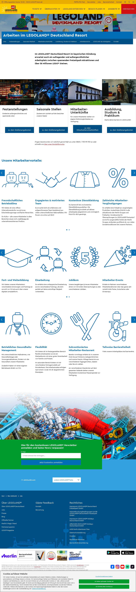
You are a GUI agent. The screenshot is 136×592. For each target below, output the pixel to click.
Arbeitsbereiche (85, 41)
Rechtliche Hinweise (77, 539)
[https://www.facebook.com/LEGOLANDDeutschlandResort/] (112, 567)
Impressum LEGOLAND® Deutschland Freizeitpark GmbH (83, 507)
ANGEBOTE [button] (112, 9)
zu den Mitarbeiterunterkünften (87, 129)
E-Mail (23, 452)
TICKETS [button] (35, 9)
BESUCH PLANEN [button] (95, 9)
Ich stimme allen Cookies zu (104, 586)
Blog (3, 517)
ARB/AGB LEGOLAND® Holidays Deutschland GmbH (81, 525)
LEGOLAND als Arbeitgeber (101, 41)
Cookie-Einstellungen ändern (104, 576)
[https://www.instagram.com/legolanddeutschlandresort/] (117, 567)
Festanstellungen (14, 41)
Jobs (99, 2)
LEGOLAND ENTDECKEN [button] (73, 9)
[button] (67, 230)
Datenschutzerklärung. (39, 588)
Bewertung (40, 510)
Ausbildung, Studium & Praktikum (66, 41)
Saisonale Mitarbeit (29, 41)
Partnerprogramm (8, 527)
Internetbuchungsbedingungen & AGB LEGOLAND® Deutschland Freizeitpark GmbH (83, 513)
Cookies (72, 536)
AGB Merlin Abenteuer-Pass (80, 529)
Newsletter (91, 2)
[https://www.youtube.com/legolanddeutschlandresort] (122, 567)
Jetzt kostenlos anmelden (51, 462)
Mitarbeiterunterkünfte (45, 41)
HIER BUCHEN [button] (128, 9)
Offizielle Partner (8, 520)
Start (3, 496)
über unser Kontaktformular (54, 144)
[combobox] (67, 479)
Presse (4, 513)
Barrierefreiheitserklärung (79, 543)
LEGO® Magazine (8, 530)
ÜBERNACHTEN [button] (51, 9)
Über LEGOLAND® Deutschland (13, 506)
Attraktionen (80, 565)
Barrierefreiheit (108, 2)
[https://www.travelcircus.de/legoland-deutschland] (51, 556)
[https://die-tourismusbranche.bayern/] (75, 556)
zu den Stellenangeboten (19, 130)
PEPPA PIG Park (79, 2)
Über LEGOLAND (12, 496)
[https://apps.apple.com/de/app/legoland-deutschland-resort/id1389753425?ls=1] (127, 553)
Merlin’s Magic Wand (9, 523)
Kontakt (119, 2)
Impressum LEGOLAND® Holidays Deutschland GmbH (82, 519)
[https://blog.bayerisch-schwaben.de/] (62, 556)
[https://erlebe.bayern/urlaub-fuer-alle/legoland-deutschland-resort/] (31, 556)
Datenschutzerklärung (77, 533)
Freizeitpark (37, 566)
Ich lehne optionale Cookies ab (104, 581)
